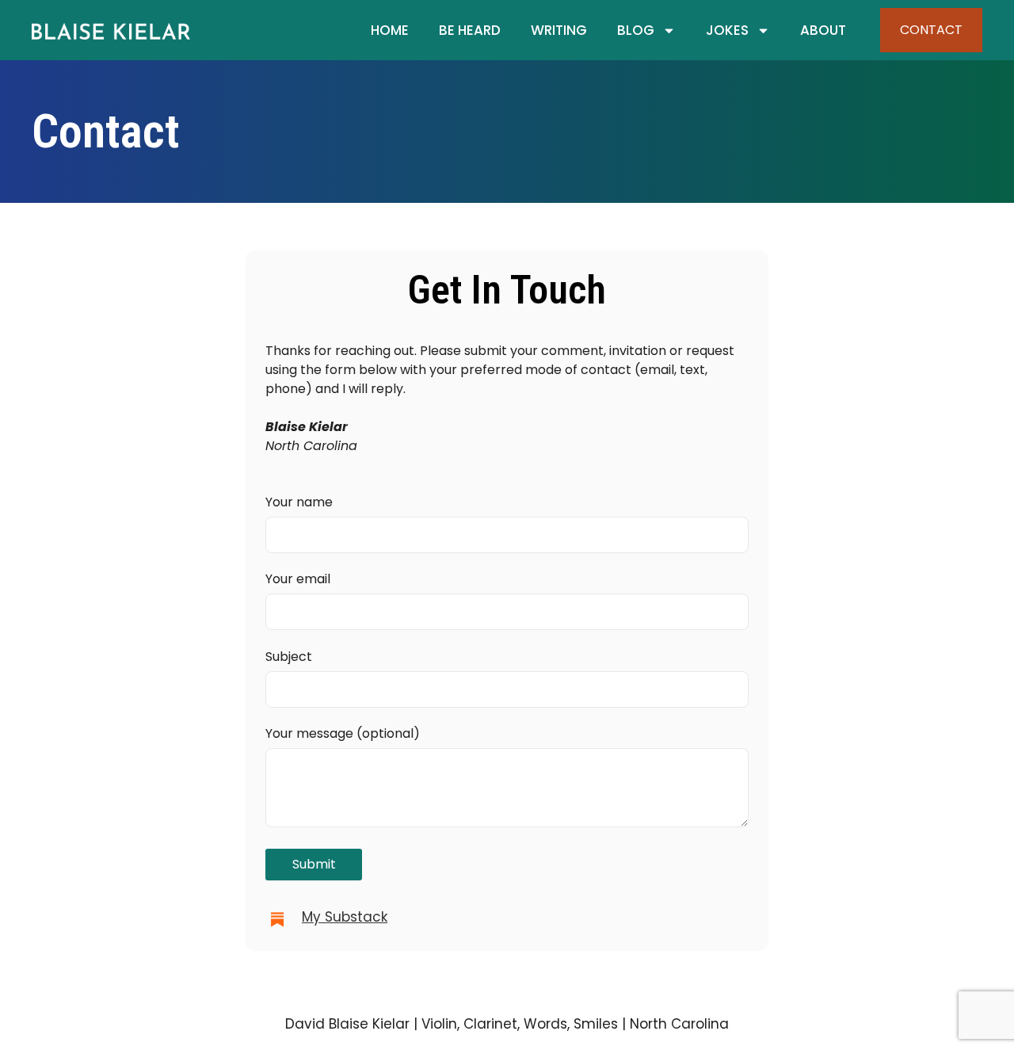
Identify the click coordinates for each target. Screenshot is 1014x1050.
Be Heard (470, 30)
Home (390, 30)
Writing (559, 30)
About (823, 30)
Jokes (727, 30)
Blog (635, 30)
